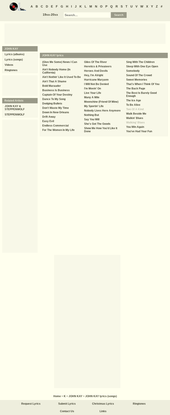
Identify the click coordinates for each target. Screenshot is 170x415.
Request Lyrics (31, 403)
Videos (9, 64)
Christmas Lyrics (103, 403)
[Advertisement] (85, 33)
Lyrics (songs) (14, 59)
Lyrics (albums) (14, 54)
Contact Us (67, 411)
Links (103, 411)
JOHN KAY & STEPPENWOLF (15, 108)
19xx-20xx (50, 14)
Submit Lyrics (67, 403)
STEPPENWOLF (15, 114)
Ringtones (11, 70)
